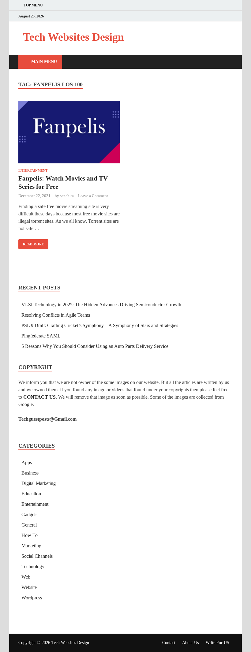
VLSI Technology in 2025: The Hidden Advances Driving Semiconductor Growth (101, 304)
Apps (26, 462)
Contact (168, 642)
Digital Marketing (38, 483)
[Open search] (226, 62)
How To (29, 535)
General (29, 524)
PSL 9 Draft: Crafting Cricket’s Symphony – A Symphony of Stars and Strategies (99, 325)
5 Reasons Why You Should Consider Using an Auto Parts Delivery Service (94, 346)
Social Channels (37, 556)
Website (29, 587)
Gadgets (29, 514)
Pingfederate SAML (41, 335)
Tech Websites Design (73, 37)
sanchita (67, 195)
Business (30, 472)
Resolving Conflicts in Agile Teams (55, 315)
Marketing (31, 545)
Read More (31, 242)
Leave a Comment (93, 195)
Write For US (217, 642)
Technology (32, 566)
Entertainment (32, 170)
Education (31, 493)
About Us (190, 642)
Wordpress (31, 597)
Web (25, 576)
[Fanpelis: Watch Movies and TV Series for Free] (69, 133)
